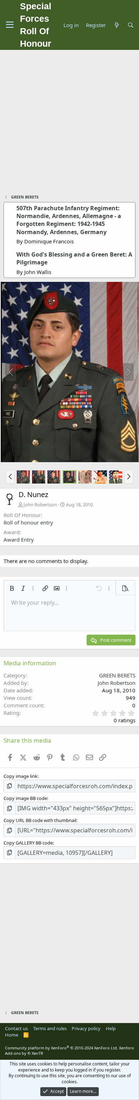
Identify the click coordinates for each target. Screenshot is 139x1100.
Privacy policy (86, 1028)
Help (111, 1028)
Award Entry (19, 539)
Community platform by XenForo (61, 1047)
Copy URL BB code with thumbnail (40, 820)
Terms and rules (50, 1028)
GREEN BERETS (117, 675)
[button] (10, 477)
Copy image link (20, 776)
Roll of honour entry (28, 522)
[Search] (131, 25)
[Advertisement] (69, 122)
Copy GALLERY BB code (28, 843)
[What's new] (116, 25)
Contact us (16, 1028)
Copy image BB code (25, 798)
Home (11, 1035)
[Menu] (9, 25)
